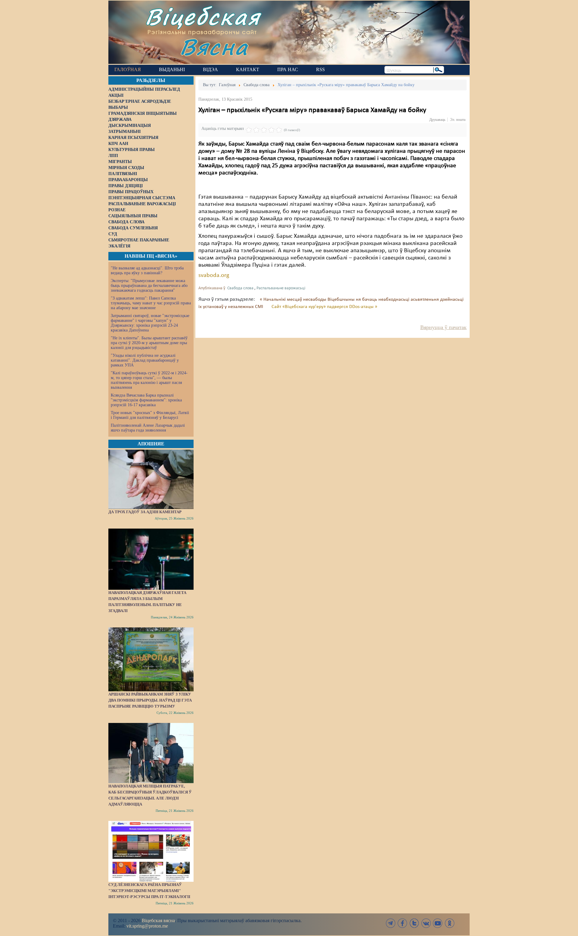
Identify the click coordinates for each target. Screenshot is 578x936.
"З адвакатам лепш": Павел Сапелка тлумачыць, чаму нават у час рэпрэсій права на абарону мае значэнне (151, 303)
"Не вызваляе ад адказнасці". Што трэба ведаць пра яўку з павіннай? (147, 270)
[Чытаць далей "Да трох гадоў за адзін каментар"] (151, 479)
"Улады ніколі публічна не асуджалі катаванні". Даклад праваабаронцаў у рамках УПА (145, 360)
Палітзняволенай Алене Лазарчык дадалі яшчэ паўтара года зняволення (148, 427)
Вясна (214, 46)
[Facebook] (402, 923)
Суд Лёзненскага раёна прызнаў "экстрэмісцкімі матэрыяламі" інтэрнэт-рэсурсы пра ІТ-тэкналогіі (149, 890)
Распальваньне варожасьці (280, 288)
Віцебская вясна (158, 920)
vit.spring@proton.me (147, 925)
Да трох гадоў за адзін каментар (145, 512)
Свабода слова (240, 288)
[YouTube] (438, 923)
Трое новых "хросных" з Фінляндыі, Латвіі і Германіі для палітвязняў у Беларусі (150, 415)
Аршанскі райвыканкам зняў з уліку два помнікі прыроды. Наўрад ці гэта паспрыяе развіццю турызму (150, 700)
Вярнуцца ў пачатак (443, 327)
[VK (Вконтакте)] (426, 923)
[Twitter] (414, 923)
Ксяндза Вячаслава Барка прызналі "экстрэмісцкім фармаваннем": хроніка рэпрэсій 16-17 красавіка (146, 400)
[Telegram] (391, 923)
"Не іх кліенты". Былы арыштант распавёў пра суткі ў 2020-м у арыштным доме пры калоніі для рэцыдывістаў (149, 343)
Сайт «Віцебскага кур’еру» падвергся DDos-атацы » (324, 306)
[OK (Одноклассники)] (449, 923)
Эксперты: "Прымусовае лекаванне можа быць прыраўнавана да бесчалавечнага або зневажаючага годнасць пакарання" (149, 285)
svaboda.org (213, 275)
